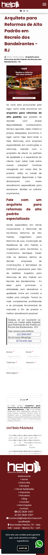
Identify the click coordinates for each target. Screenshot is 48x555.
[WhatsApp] (27, 11)
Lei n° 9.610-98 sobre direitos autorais (24, 420)
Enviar (23, 399)
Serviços (24, 485)
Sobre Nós (24, 482)
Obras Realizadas (25, 489)
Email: (29, 352)
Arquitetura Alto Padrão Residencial (39, 439)
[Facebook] (21, 11)
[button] (44, 4)
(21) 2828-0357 (24, 334)
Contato (24, 501)
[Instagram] (24, 11)
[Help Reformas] (24, 467)
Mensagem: (12, 373)
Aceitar (23, 548)
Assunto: (31, 362)
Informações (24, 505)
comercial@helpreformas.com (25, 518)
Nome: (10, 352)
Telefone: (11, 362)
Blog (25, 498)
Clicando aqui (25, 341)
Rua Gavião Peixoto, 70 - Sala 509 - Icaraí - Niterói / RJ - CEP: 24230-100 (24, 528)
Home (25, 479)
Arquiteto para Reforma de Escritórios (23, 440)
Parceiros (25, 495)
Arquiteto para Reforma (12, 437)
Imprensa (25, 492)
